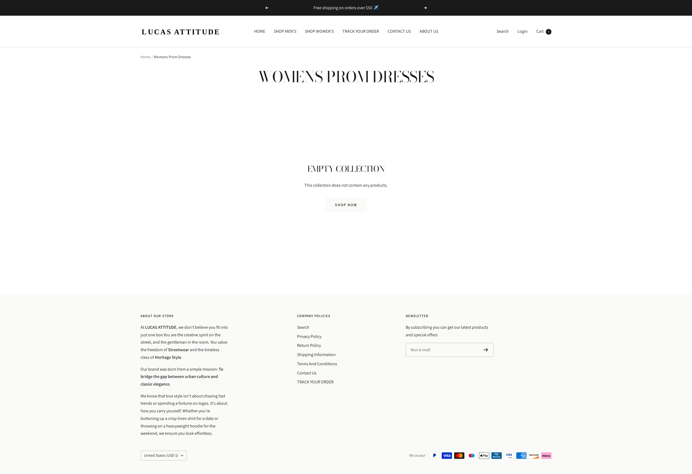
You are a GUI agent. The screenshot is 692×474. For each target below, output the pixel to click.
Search (503, 31)
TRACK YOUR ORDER (360, 31)
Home (145, 56)
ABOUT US (429, 31)
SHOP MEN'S (285, 31)
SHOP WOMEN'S (319, 31)
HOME (259, 31)
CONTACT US (399, 31)
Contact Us (307, 373)
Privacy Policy (309, 336)
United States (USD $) (161, 455)
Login (522, 31)
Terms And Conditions (317, 364)
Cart (542, 31)
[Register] (486, 350)
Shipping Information (316, 354)
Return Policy (309, 345)
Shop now (346, 204)
